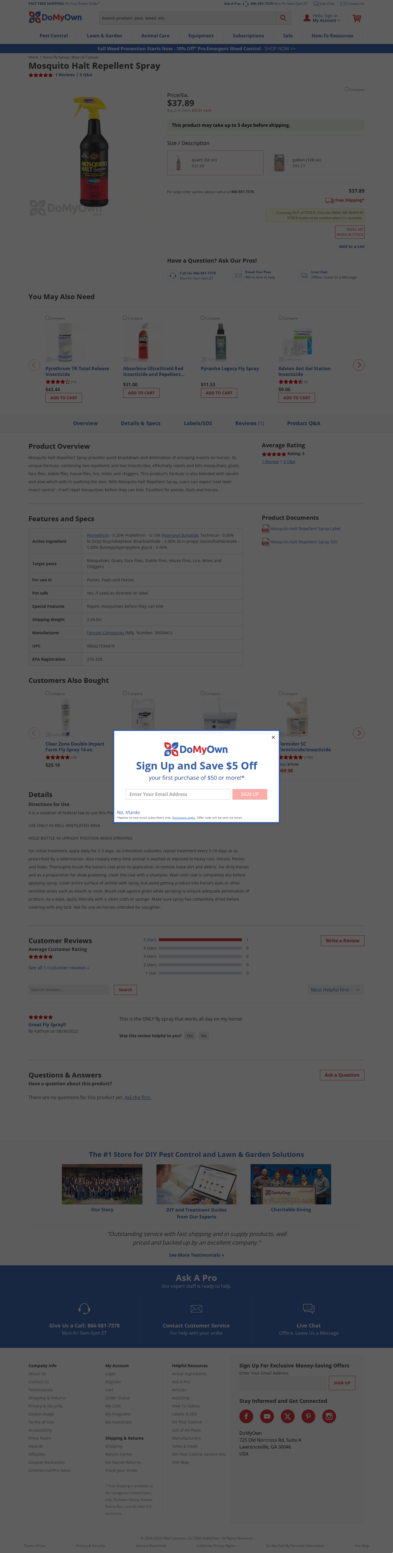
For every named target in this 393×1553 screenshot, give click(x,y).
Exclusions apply (183, 818)
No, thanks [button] (128, 812)
